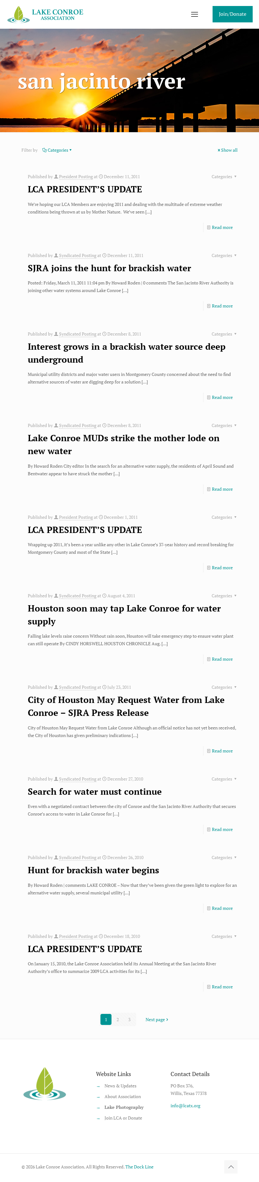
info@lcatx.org (185, 1106)
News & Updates (120, 1086)
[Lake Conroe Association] (46, 14)
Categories (58, 150)
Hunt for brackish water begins (93, 870)
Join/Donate (232, 13)
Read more (222, 227)
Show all (229, 150)
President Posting (76, 176)
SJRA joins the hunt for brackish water (109, 268)
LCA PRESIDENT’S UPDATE (85, 189)
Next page (155, 1019)
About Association (123, 1096)
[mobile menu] (194, 14)
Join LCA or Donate (123, 1118)
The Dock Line (139, 1167)
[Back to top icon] (231, 1166)
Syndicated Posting (77, 255)
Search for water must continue (95, 791)
